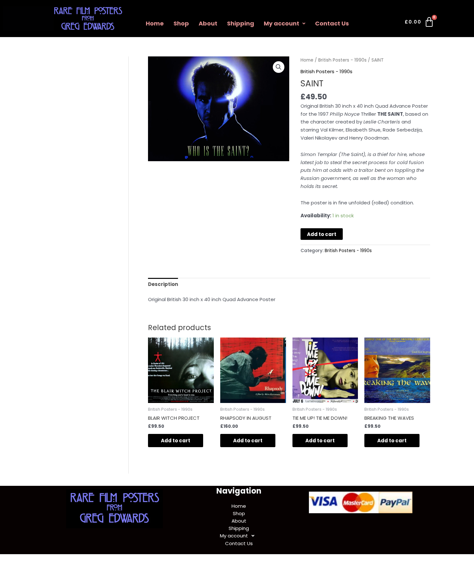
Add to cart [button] (175, 440)
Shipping (240, 23)
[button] (284, 23)
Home (155, 23)
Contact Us (332, 23)
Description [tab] (163, 284)
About (208, 23)
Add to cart (321, 234)
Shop (181, 23)
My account (281, 23)
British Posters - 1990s (342, 60)
